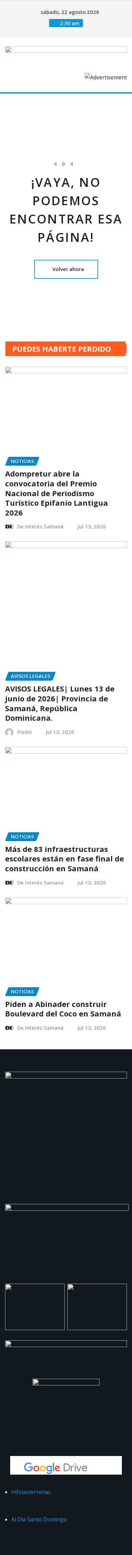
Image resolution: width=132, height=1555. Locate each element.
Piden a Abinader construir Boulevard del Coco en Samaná (63, 1009)
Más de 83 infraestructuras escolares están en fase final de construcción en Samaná (64, 858)
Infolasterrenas (31, 1492)
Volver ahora (68, 269)
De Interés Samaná (40, 526)
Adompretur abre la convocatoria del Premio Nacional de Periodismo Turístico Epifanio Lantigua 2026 (56, 492)
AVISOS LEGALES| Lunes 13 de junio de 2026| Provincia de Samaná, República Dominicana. (59, 703)
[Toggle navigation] (14, 103)
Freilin (24, 731)
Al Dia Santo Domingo (39, 1519)
